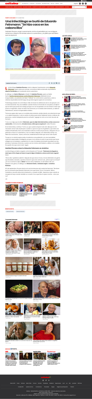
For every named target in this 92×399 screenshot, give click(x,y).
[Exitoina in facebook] (83, 3)
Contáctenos (39, 386)
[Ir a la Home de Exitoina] (13, 3)
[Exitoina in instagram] (80, 3)
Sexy (61, 3)
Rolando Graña (27, 7)
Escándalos (25, 3)
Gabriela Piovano (9, 211)
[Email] (59, 83)
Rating (67, 7)
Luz (66, 383)
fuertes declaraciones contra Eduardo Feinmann (24, 96)
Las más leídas (67, 36)
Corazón (31, 3)
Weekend (51, 383)
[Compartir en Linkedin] (56, 83)
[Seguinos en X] (86, 3)
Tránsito (72, 386)
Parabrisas (45, 383)
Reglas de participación (62, 386)
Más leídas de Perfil (68, 94)
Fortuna (34, 383)
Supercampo (58, 383)
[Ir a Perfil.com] (84, 1)
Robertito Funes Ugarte (39, 7)
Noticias (23, 383)
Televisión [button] (38, 3)
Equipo (53, 386)
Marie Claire (28, 383)
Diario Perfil (12, 383)
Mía (70, 383)
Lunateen (74, 383)
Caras (18, 383)
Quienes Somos (29, 386)
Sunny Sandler (50, 7)
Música (57, 3)
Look (64, 383)
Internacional (46, 3)
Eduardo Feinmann (20, 211)
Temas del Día (9, 7)
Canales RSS (20, 386)
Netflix (52, 3)
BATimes (80, 383)
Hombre (40, 383)
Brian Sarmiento (59, 7)
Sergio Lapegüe (18, 7)
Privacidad (46, 386)
